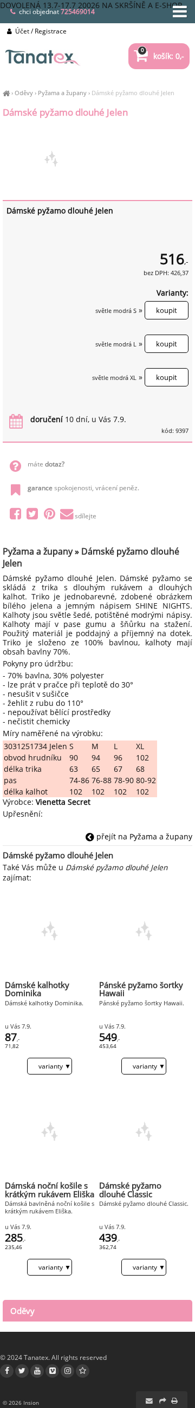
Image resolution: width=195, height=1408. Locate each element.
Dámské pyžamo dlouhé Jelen (133, 93)
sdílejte (85, 516)
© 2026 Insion (21, 1402)
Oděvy (24, 93)
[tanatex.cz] (6, 93)
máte (46, 464)
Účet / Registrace (40, 31)
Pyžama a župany (62, 93)
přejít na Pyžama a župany (143, 836)
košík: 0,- (162, 56)
